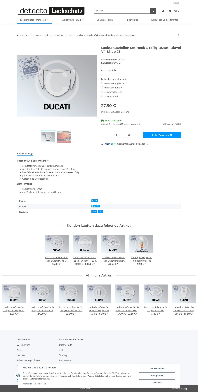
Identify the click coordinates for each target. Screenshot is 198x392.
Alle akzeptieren (157, 368)
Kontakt (21, 355)
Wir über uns (23, 344)
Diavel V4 (116, 62)
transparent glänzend (115, 83)
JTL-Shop (184, 388)
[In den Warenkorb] (19, 44)
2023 (94, 211)
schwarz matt (111, 96)
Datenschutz (40, 384)
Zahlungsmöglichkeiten (29, 360)
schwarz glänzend (113, 91)
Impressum (27, 384)
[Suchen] (153, 11)
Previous (6, 300)
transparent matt (113, 87)
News (176, 2)
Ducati (94, 201)
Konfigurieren (157, 375)
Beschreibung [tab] (25, 153)
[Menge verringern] (104, 135)
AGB (61, 350)
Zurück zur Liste (25, 35)
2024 (101, 211)
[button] (163, 11)
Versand (125, 111)
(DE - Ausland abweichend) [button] (130, 124)
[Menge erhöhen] (136, 135)
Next (191, 300)
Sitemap (63, 355)
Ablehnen (157, 382)
